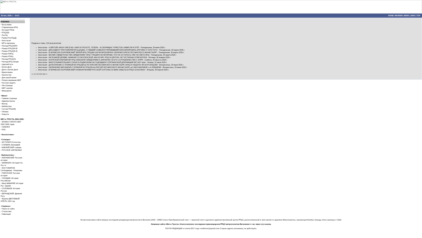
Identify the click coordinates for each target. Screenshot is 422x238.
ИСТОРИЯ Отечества (11, 142)
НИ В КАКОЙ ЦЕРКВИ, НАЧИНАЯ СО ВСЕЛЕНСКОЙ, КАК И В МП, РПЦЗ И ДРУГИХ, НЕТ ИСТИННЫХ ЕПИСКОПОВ (98, 57)
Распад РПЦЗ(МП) (9, 46)
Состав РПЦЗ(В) (9, 109)
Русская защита (8, 83)
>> (46, 74)
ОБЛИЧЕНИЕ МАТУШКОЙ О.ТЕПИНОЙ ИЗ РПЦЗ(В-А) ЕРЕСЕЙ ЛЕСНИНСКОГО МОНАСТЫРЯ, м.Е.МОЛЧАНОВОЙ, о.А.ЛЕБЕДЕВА (105, 67)
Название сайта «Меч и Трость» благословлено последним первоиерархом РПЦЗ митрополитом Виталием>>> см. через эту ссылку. (211, 224)
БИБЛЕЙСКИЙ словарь (11, 147)
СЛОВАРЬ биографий (11, 145)
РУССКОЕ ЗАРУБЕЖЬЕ (12, 150)
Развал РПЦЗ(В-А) (9, 51)
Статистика (6, 211)
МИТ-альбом (7, 88)
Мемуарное (7, 91)
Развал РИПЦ (7, 54)
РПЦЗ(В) (5, 33)
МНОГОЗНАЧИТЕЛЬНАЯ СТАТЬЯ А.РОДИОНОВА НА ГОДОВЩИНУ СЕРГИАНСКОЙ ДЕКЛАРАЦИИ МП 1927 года (97, 62)
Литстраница (7, 85)
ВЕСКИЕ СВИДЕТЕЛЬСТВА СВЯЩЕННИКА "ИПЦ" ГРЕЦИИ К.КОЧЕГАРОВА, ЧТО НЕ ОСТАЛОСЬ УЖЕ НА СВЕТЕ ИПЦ (99, 55)
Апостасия (6, 40)
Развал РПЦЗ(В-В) (9, 48)
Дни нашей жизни (9, 78)
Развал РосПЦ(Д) (9, 38)
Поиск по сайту (8, 209)
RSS (3, 130)
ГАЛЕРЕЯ (6, 127)
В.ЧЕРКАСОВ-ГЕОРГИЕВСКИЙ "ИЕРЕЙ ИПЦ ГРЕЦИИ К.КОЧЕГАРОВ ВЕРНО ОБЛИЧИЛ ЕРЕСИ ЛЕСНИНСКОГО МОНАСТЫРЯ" (103, 52)
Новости (5, 114)
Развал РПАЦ (7, 56)
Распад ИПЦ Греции (10, 62)
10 (44, 74)
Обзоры (5, 112)
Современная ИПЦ (10, 27)
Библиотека (7, 106)
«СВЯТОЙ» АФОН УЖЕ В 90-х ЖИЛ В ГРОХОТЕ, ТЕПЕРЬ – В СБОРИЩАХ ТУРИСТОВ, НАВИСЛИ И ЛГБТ (94, 47)
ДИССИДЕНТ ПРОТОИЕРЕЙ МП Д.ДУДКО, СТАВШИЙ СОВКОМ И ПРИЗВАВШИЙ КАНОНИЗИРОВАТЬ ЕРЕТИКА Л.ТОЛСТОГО (103, 50)
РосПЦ (5, 35)
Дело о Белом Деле (10, 70)
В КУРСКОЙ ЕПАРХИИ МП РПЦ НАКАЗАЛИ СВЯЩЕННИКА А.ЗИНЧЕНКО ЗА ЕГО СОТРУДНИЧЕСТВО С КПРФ (96, 60)
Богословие (7, 25)
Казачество (6, 75)
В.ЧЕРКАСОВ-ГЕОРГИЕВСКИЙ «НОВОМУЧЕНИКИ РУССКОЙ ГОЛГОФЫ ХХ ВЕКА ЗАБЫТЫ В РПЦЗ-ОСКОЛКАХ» (97, 70)
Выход (4, 104)
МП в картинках (8, 43)
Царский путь (7, 64)
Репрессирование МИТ (11, 80)
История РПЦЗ (8, 30)
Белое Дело (7, 67)
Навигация (6, 214)
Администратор (8, 101)
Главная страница (9, 98)
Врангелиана (7, 72)
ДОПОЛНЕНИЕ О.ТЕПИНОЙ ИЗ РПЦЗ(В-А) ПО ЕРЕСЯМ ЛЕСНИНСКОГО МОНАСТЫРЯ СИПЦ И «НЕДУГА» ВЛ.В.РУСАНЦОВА (103, 65)
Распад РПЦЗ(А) (9, 59)
